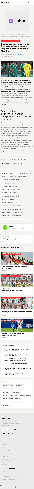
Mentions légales (6, 476)
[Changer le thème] (28, 2)
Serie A (3, 447)
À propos (4, 471)
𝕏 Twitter (12, 159)
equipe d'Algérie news (9, 183)
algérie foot (20, 386)
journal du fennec (8, 173)
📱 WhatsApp (6, 163)
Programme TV (6, 462)
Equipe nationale (8, 389)
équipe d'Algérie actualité (10, 196)
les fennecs (16, 392)
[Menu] (31, 2)
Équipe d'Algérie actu (9, 193)
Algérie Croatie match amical (12, 215)
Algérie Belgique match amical (12, 212)
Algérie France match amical (19, 176)
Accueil (3, 34)
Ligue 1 (3, 436)
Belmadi (4, 176)
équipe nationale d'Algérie (11, 399)
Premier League (6, 439)
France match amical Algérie (11, 209)
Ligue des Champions (8, 459)
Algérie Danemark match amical (12, 219)
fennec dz (20, 389)
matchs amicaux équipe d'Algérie (12, 206)
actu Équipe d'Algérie (9, 199)
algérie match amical (24, 173)
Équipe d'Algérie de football (13, 34)
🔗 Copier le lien (17, 163)
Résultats (4, 464)
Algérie (20, 402)
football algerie (25, 395)
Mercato (4, 454)
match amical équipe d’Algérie (12, 189)
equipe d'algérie (7, 170)
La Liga (3, 442)
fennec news (7, 405)
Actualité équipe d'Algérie (10, 180)
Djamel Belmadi (20, 170)
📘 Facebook (22, 159)
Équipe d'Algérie (6, 456)
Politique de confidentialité (9, 479)
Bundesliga (5, 444)
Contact (4, 474)
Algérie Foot (4, 80)
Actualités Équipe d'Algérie (11, 202)
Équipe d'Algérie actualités (11, 186)
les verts (6, 392)
